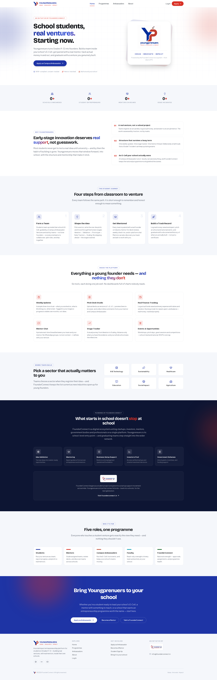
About (130, 3)
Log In (168, 4)
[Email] (47, 662)
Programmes (104, 3)
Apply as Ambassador (82, 620)
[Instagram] (35, 662)
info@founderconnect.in (161, 654)
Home (92, 3)
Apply (176, 4)
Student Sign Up (117, 651)
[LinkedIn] (41, 662)
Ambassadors (118, 3)
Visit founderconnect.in (107, 496)
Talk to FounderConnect (133, 620)
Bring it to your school (119, 655)
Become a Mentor (109, 620)
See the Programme (79, 65)
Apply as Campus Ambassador (49, 63)
